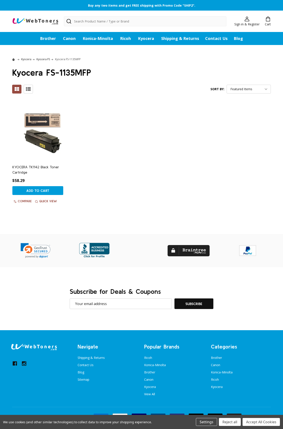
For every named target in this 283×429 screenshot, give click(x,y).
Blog (238, 38)
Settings (206, 422)
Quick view (48, 201)
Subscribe (193, 304)
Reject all (229, 422)
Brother (48, 38)
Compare (25, 201)
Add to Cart (37, 191)
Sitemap (83, 379)
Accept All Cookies (261, 422)
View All (149, 394)
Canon (69, 38)
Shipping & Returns (180, 38)
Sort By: (217, 89)
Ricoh (125, 38)
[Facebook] (15, 363)
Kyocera (146, 38)
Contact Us (216, 38)
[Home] (14, 59)
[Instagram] (24, 363)
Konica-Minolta (98, 38)
